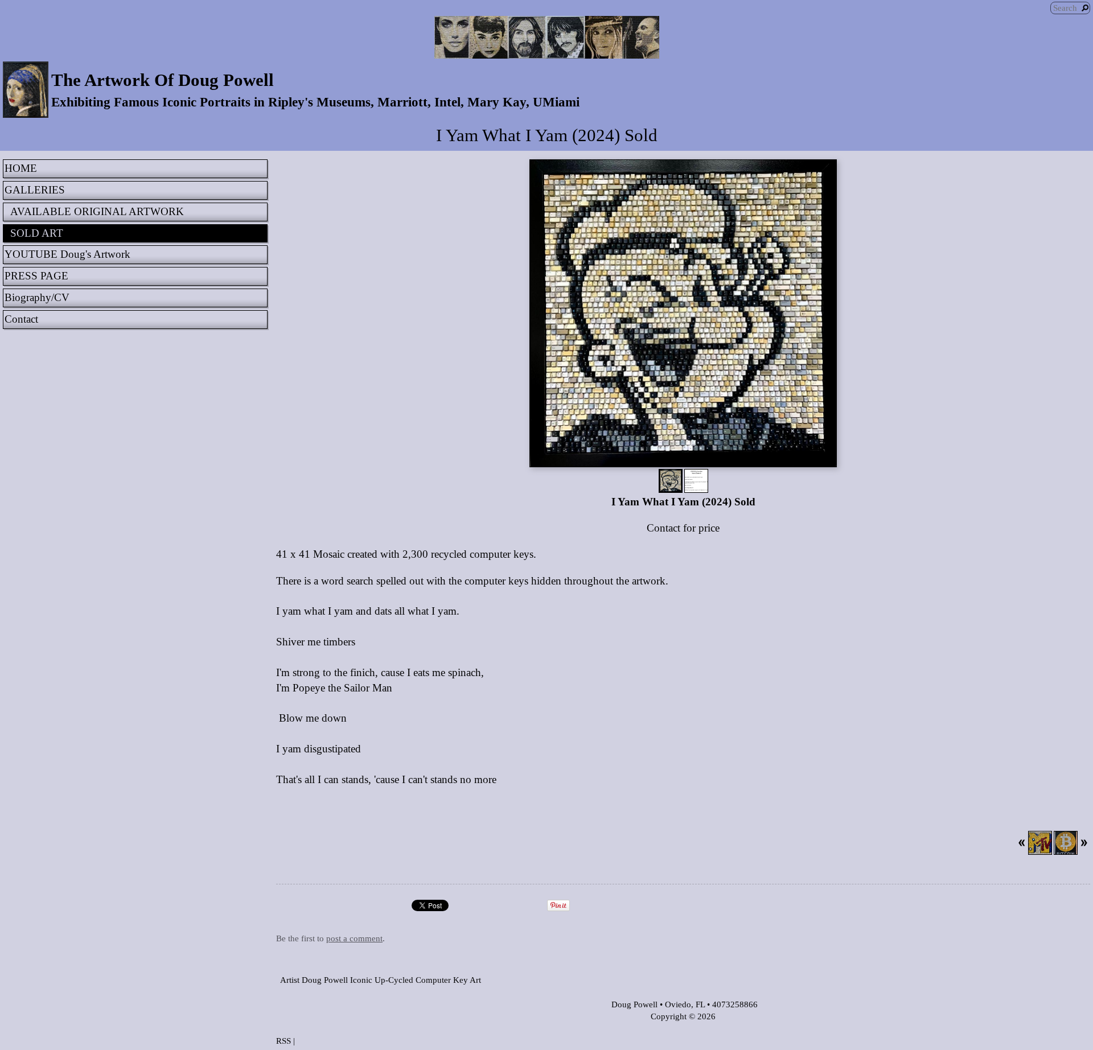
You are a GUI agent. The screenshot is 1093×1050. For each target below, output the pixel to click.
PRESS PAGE (36, 276)
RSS (283, 1040)
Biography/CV (37, 297)
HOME (21, 168)
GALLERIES (35, 190)
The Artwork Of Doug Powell (162, 80)
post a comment (354, 938)
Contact (21, 319)
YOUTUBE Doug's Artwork (67, 254)
